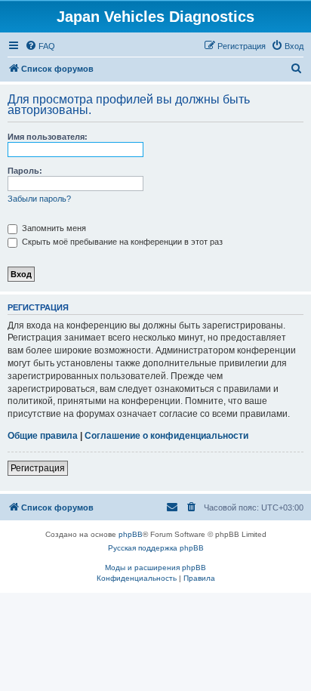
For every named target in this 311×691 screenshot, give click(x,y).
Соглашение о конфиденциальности (166, 435)
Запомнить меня (53, 228)
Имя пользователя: (48, 136)
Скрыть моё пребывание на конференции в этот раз (121, 241)
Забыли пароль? (39, 198)
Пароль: (25, 170)
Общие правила (43, 435)
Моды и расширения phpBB (155, 567)
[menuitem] (40, 46)
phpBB (131, 534)
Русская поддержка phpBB (156, 548)
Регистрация (38, 468)
